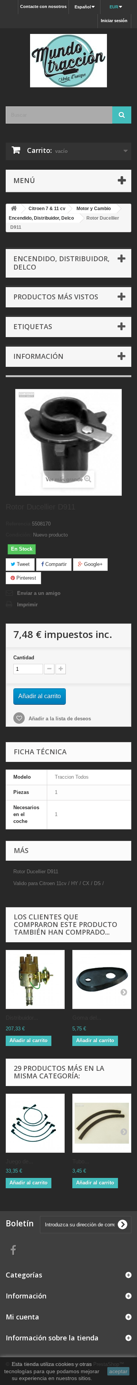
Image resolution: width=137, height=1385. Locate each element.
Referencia (18, 524)
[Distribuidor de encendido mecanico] (35, 979)
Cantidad (23, 657)
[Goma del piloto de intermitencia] (101, 979)
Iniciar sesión (114, 20)
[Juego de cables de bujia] (35, 1123)
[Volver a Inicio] (13, 209)
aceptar (118, 1371)
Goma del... (86, 1017)
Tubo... (80, 1161)
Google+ (93, 564)
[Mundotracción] (68, 60)
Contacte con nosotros (43, 6)
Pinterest (25, 578)
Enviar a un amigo (39, 593)
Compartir (55, 564)
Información (38, 356)
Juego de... (19, 1161)
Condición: (19, 535)
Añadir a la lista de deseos (59, 718)
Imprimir (27, 604)
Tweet (22, 564)
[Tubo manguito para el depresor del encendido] (101, 1123)
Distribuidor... (22, 1017)
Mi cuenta (22, 1316)
